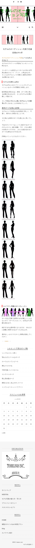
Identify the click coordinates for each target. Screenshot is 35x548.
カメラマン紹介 (7, 533)
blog (3, 528)
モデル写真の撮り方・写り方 (11, 499)
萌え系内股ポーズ (8, 378)
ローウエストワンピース (10, 361)
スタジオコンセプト (8, 507)
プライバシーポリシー (9, 503)
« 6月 (3, 433)
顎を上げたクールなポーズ (11, 357)
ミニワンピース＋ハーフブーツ (12, 387)
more (6, 341)
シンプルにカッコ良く (9, 353)
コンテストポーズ (8, 374)
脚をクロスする (7, 366)
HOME (4, 520)
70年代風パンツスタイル (10, 370)
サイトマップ (6, 490)
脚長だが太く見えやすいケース (12, 383)
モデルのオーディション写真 (17, 12)
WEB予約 (5, 494)
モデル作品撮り (27, 544)
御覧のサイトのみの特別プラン (12, 524)
